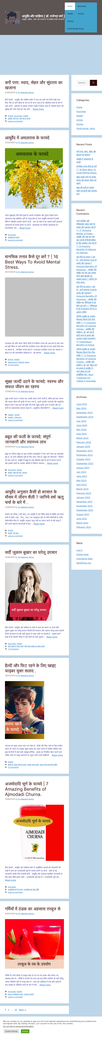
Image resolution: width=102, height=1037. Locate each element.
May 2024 (81, 429)
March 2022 (82, 523)
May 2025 (81, 408)
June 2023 (81, 476)
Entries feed (82, 554)
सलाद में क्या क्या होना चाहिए (48, 765)
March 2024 (82, 438)
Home (70, 6)
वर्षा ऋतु (15, 533)
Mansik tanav (23, 362)
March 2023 (82, 489)
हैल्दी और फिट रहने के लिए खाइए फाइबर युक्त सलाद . (30, 668)
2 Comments (13, 649)
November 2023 (84, 455)
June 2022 (81, 518)
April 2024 (81, 434)
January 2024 (83, 446)
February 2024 (83, 442)
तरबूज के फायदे (29, 994)
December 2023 (84, 451)
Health (70, 13)
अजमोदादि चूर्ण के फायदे (15, 889)
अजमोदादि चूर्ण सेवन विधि (31, 889)
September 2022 (84, 510)
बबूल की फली (17, 473)
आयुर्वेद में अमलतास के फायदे (27, 137)
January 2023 (83, 497)
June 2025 (81, 404)
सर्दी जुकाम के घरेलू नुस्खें (15, 646)
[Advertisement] (51, 53)
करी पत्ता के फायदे (24, 118)
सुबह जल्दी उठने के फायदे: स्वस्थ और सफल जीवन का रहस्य (34, 384)
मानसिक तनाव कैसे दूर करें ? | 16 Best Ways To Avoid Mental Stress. (32, 262)
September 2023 (84, 463)
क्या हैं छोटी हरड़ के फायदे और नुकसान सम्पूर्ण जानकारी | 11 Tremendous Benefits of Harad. (86, 338)
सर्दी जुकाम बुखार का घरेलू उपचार (31, 552)
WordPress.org (83, 563)
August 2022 (82, 514)
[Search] (93, 83)
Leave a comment (15, 121)
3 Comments (13, 365)
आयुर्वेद (10, 118)
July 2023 (81, 472)
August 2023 (82, 468)
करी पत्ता (15, 118)
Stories (70, 21)
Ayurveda (81, 6)
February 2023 (83, 493)
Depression (12, 362)
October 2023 (83, 459)
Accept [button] (25, 1031)
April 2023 (81, 485)
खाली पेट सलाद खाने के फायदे (17, 765)
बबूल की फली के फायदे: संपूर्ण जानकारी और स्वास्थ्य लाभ (28, 439)
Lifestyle (17, 417)
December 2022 (84, 501)
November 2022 (84, 506)
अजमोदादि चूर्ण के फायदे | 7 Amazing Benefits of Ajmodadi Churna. (26, 789)
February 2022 (83, 527)
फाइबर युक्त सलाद (33, 765)
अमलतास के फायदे (13, 237)
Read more (38, 109)
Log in (79, 550)
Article (81, 13)
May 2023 (81, 480)
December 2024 (84, 412)
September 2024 (84, 417)
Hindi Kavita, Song (75, 28)
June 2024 (81, 425)
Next (22, 1010)
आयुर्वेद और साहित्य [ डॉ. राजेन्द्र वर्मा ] (43, 16)
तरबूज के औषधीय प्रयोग (15, 994)
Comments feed (84, 558)
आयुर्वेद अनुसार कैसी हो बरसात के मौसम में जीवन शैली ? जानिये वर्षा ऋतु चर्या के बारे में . (34, 497)
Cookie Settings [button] (11, 1031)
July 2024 (81, 421)
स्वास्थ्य (24, 473)
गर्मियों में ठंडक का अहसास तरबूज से (32, 908)
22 (16, 1010)
